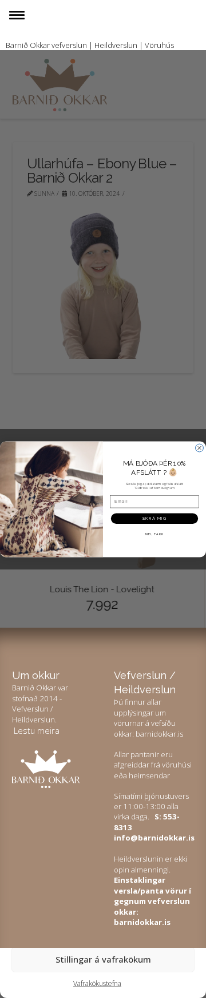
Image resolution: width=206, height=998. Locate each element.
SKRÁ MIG (154, 517)
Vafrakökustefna (97, 983)
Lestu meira (37, 730)
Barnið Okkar (28, 45)
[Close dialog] (200, 448)
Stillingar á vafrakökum (103, 959)
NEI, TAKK (154, 534)
